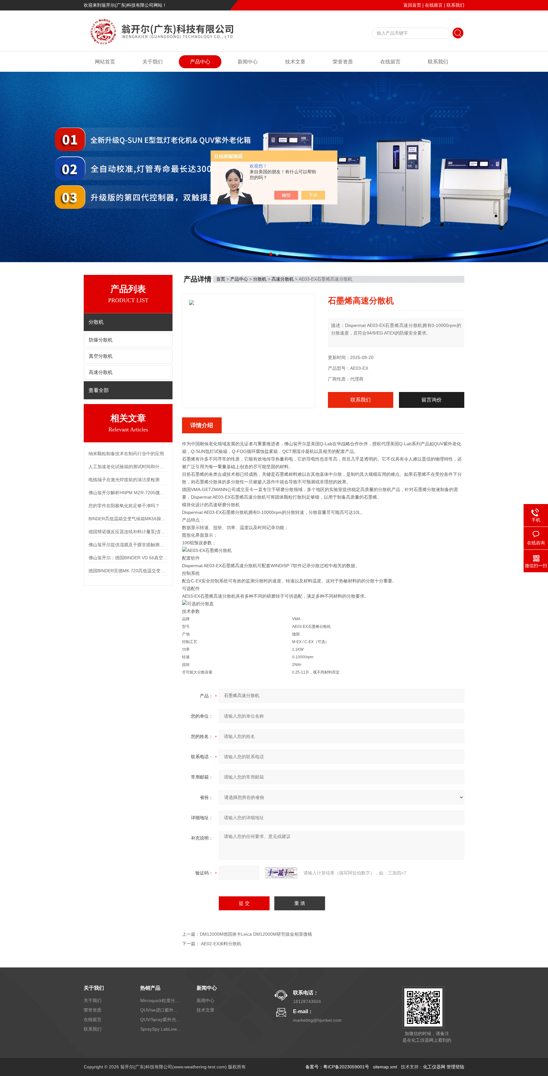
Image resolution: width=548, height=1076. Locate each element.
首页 (220, 279)
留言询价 (431, 399)
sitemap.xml (385, 1066)
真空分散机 (101, 356)
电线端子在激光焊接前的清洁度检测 (124, 479)
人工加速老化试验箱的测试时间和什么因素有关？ (128, 466)
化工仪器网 (434, 1066)
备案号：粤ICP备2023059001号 (337, 1066)
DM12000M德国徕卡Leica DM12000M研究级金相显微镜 (256, 934)
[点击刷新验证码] (281, 872)
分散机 (259, 279)
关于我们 (152, 61)
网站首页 (105, 61)
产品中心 (200, 61)
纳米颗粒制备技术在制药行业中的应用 (126, 453)
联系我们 (455, 5)
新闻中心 (248, 61)
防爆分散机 (101, 339)
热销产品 (150, 988)
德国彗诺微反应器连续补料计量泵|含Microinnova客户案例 (128, 531)
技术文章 (295, 61)
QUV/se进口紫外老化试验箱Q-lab (160, 1010)
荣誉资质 (343, 61)
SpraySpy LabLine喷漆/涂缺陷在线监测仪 (160, 1029)
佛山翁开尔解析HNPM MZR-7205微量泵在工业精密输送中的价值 (128, 492)
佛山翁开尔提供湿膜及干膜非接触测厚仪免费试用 (128, 544)
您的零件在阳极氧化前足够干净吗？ (124, 505)
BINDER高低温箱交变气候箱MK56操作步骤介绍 (128, 518)
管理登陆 (455, 1066)
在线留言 (434, 5)
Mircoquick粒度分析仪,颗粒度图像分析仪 (160, 1000)
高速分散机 (101, 372)
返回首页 (412, 5)
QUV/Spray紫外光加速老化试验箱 (160, 1019)
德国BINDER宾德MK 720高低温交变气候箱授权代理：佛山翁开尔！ (128, 570)
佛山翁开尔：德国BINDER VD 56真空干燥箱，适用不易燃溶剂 (128, 557)
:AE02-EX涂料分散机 (220, 943)
